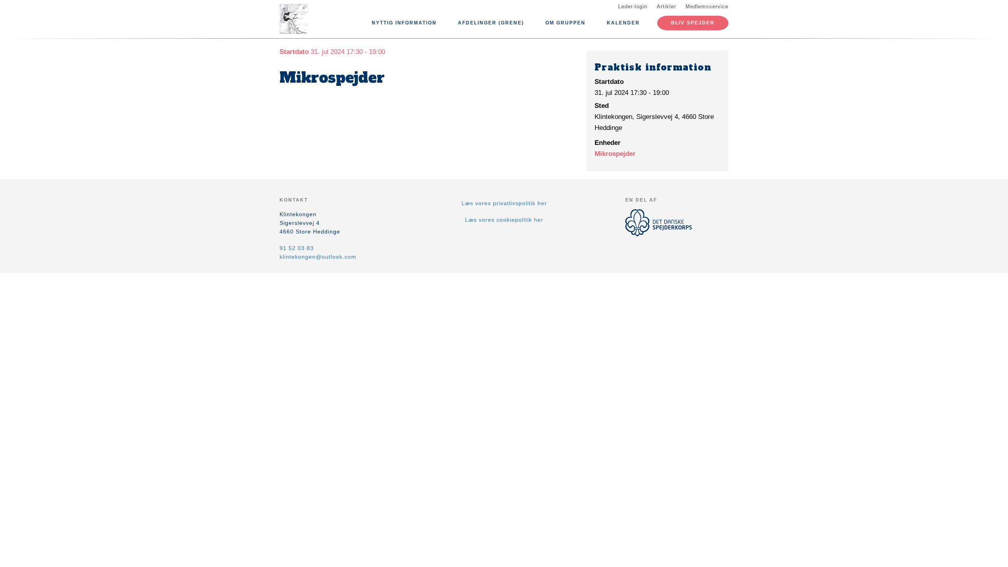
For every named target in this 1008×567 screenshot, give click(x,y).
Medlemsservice (707, 6)
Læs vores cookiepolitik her (504, 220)
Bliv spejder (693, 23)
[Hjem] (315, 19)
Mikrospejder (615, 154)
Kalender (623, 23)
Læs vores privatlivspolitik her (504, 203)
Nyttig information (404, 23)
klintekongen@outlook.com (318, 257)
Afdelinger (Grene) (491, 23)
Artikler (666, 6)
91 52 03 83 (297, 248)
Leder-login (632, 6)
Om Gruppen (565, 23)
